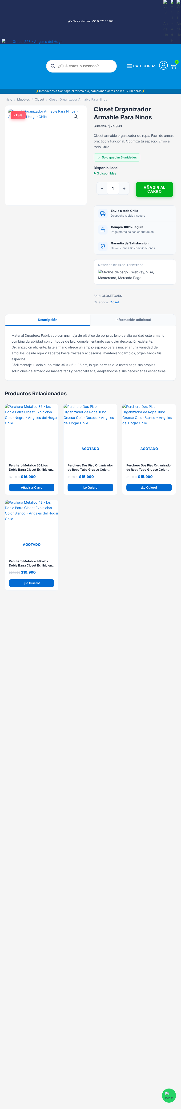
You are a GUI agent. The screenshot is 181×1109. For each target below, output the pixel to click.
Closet (39, 99)
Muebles (23, 99)
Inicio (8, 99)
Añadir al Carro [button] (31, 487)
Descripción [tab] (47, 320)
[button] (76, 116)
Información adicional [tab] (133, 320)
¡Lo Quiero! (90, 487)
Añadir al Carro (154, 189)
